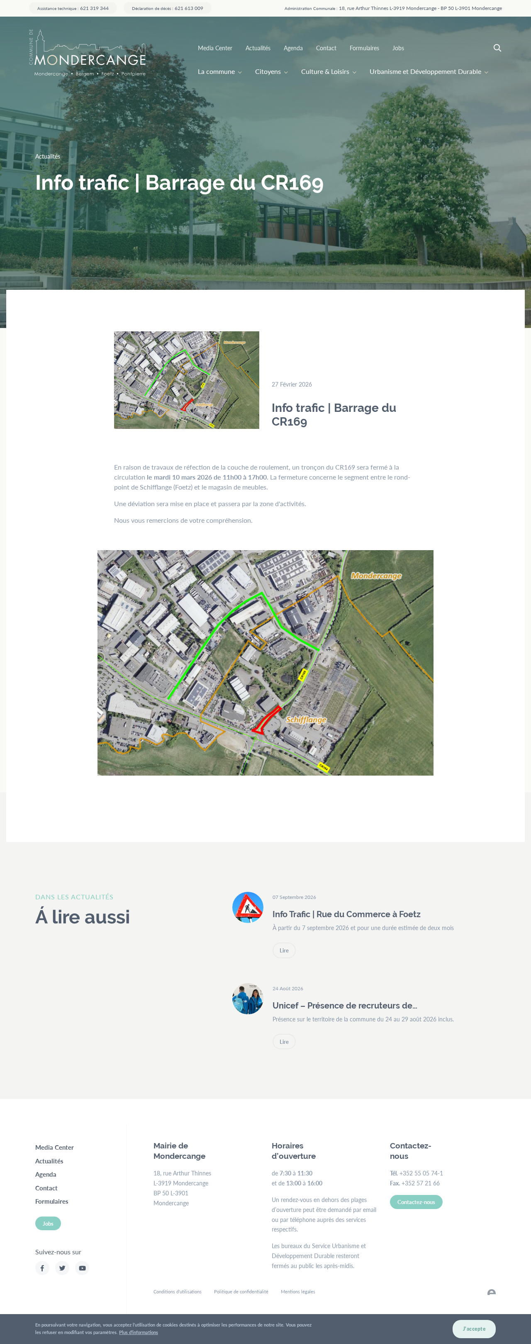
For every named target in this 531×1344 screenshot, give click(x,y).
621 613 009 (167, 8)
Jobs (398, 48)
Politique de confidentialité (241, 1291)
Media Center (215, 48)
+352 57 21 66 (421, 1183)
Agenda (293, 48)
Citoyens (268, 71)
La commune (216, 71)
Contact (326, 48)
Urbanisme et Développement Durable (425, 71)
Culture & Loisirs (325, 71)
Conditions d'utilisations (177, 1291)
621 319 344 (73, 8)
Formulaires (364, 48)
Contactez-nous (416, 1202)
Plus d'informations (138, 1332)
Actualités (258, 48)
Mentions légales (298, 1291)
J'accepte (474, 1328)
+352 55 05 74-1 (421, 1173)
